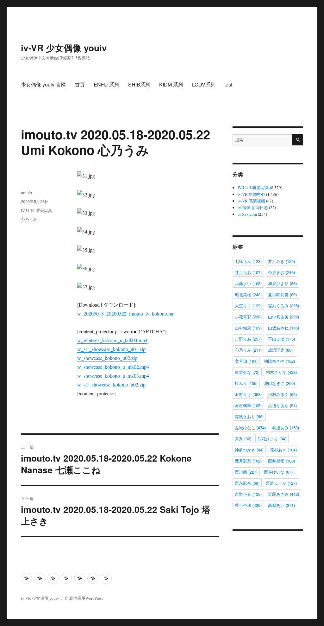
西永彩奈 (247, 483)
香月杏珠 (248, 505)
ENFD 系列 (106, 84)
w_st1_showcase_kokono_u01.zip (111, 349)
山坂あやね (283, 328)
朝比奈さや (279, 361)
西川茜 (246, 472)
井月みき (281, 261)
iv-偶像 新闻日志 (253, 207)
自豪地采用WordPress (84, 598)
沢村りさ (248, 394)
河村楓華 (248, 405)
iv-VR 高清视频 (251, 201)
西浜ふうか (281, 483)
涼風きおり (249, 416)
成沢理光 (280, 350)
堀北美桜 (248, 294)
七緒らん (248, 261)
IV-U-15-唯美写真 (36, 210)
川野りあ (248, 339)
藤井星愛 (281, 461)
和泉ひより (282, 283)
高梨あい (281, 505)
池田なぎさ (279, 383)
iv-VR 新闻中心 (251, 194)
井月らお (248, 272)
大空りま (248, 306)
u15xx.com (247, 214)
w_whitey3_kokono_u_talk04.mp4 (112, 340)
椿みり (246, 383)
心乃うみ (29, 219)
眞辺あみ (285, 428)
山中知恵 (248, 328)
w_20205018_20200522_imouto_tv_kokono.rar (125, 313)
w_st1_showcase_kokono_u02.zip (111, 384)
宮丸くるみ (283, 306)
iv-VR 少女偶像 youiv (64, 47)
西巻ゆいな (278, 472)
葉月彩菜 (248, 461)
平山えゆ (281, 339)
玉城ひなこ (250, 428)
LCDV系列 (203, 84)
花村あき (283, 450)
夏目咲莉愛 (282, 294)
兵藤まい (248, 283)
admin (26, 192)
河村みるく (282, 394)
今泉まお (281, 272)
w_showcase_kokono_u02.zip (107, 358)
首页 (80, 84)
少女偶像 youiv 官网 (43, 84)
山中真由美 (283, 317)
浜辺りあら (282, 405)
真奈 (243, 439)
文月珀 (246, 361)
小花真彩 (248, 317)
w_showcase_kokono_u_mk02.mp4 (113, 366)
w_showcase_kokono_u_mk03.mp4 (113, 375)
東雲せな (247, 372)
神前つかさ (249, 450)
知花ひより (272, 439)
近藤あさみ (283, 494)
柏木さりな (281, 372)
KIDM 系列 (171, 84)
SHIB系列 (139, 84)
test (228, 84)
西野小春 (248, 494)
